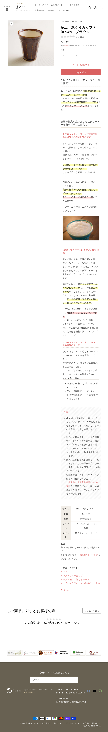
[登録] (75, 680)
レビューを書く (92, 611)
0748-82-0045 (70, 689)
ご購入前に (71, 482)
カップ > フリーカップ (72, 575)
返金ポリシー (58, 723)
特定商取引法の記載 (88, 555)
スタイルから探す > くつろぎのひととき (80, 583)
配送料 (66, 45)
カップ (64, 571)
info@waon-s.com (74, 692)
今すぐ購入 (81, 72)
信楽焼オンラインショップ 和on (38, 723)
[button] (7, 9)
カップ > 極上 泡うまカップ (75, 579)
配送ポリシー (96, 723)
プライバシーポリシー (73, 723)
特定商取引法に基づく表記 (92, 726)
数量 (62, 50)
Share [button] (66, 590)
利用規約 (86, 723)
